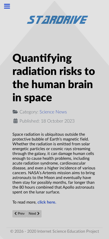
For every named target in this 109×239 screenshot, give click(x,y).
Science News (53, 112)
